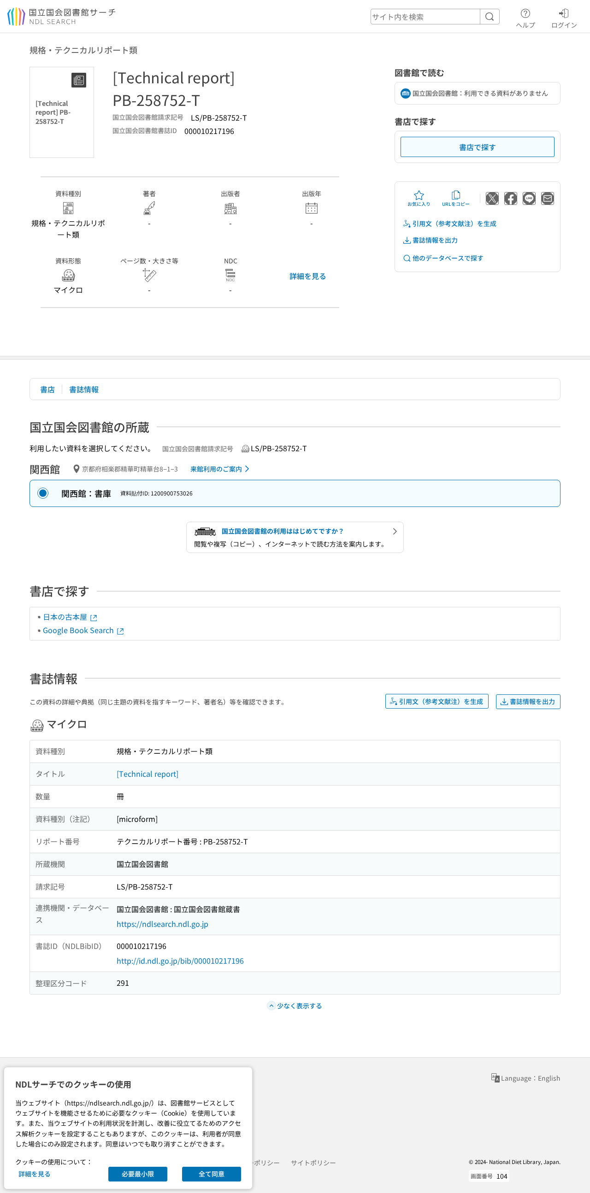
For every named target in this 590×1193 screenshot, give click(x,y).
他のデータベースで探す (448, 257)
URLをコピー (456, 203)
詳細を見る (307, 275)
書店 (47, 389)
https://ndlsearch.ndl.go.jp (162, 923)
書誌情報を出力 (435, 239)
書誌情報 (84, 389)
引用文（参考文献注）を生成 (454, 223)
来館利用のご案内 (216, 468)
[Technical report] (147, 773)
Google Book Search (79, 629)
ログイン (564, 24)
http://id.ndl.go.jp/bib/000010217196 (180, 960)
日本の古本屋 (66, 616)
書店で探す (477, 146)
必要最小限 (138, 1173)
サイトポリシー (313, 1162)
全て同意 (211, 1173)
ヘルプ (525, 24)
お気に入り (419, 203)
